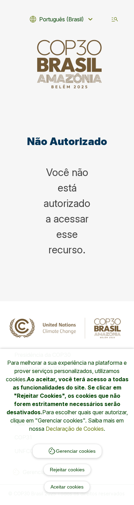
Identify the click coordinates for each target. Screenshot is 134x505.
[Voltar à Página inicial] (69, 64)
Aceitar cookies (67, 487)
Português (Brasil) (61, 19)
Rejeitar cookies (67, 469)
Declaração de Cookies (75, 428)
